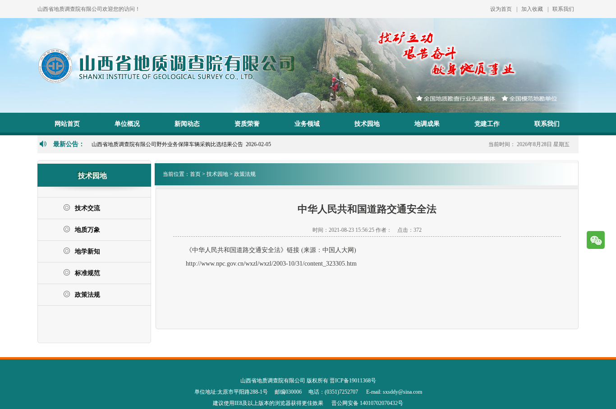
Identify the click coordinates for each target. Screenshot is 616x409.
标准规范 (87, 273)
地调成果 (427, 123)
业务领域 (307, 123)
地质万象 (87, 229)
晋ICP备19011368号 (353, 380)
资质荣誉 (247, 123)
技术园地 (367, 123)
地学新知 (87, 251)
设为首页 (501, 9)
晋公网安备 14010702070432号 (367, 403)
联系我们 (563, 9)
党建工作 (487, 123)
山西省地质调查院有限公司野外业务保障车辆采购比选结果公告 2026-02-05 (181, 144)
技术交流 (87, 208)
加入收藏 (532, 9)
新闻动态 (187, 123)
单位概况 (127, 123)
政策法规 (87, 294)
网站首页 (67, 123)
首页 (195, 174)
